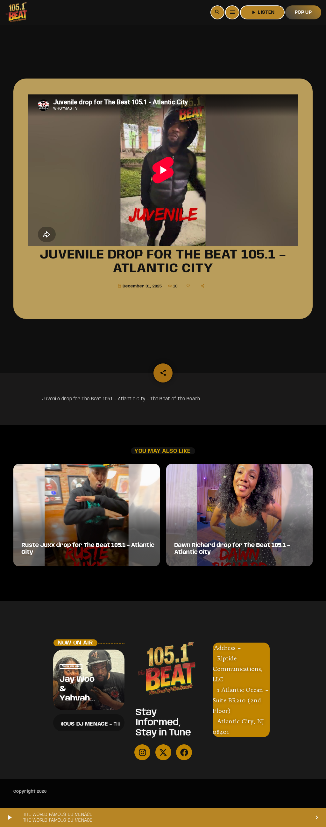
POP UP (303, 12)
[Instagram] (142, 752)
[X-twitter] (163, 752)
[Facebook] (184, 752)
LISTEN (262, 12)
